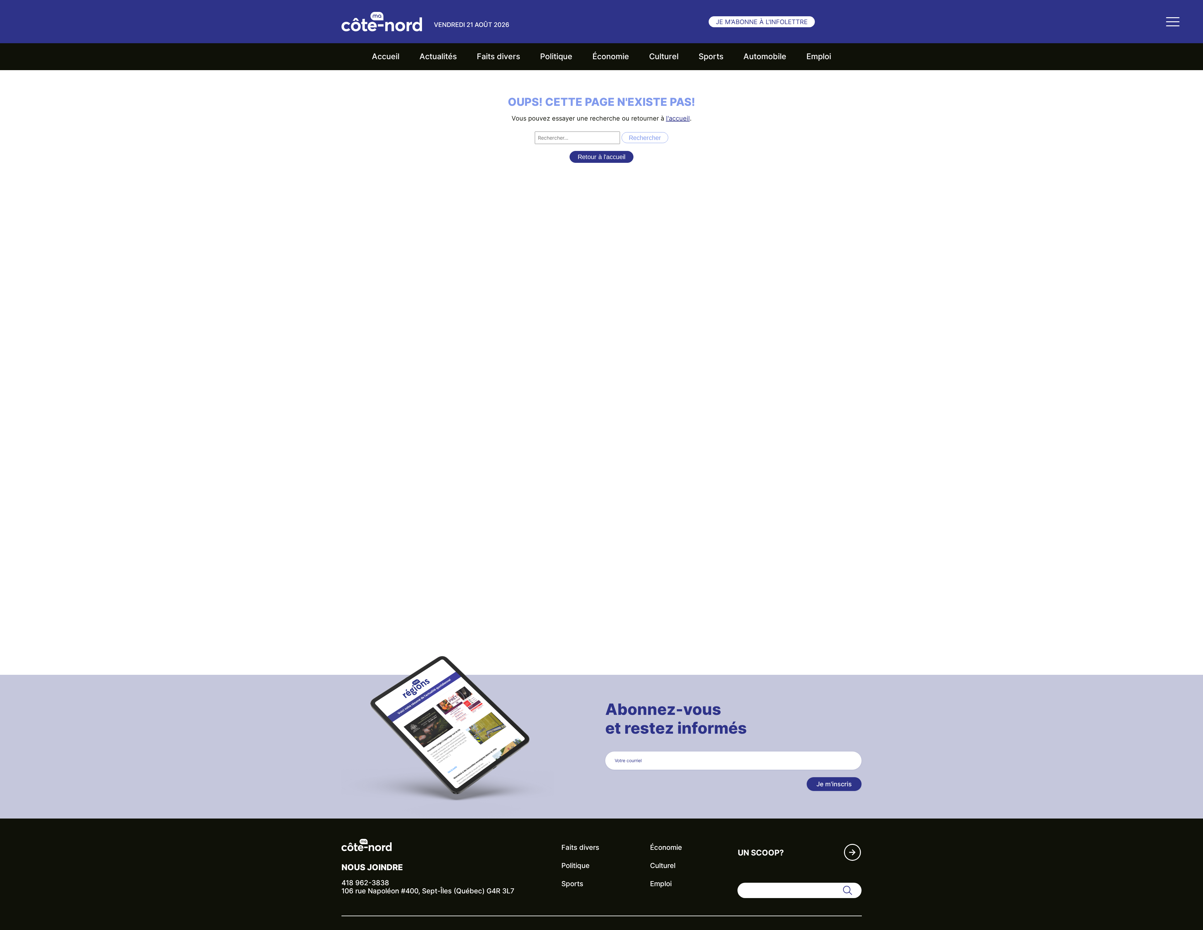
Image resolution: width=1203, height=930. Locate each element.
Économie (610, 56)
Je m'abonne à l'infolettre (762, 22)
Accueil (385, 56)
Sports (711, 56)
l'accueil (678, 118)
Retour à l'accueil (601, 156)
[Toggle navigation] (1172, 21)
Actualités (438, 56)
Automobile (764, 56)
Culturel (664, 56)
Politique (556, 56)
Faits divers (498, 56)
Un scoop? (761, 852)
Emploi (818, 56)
